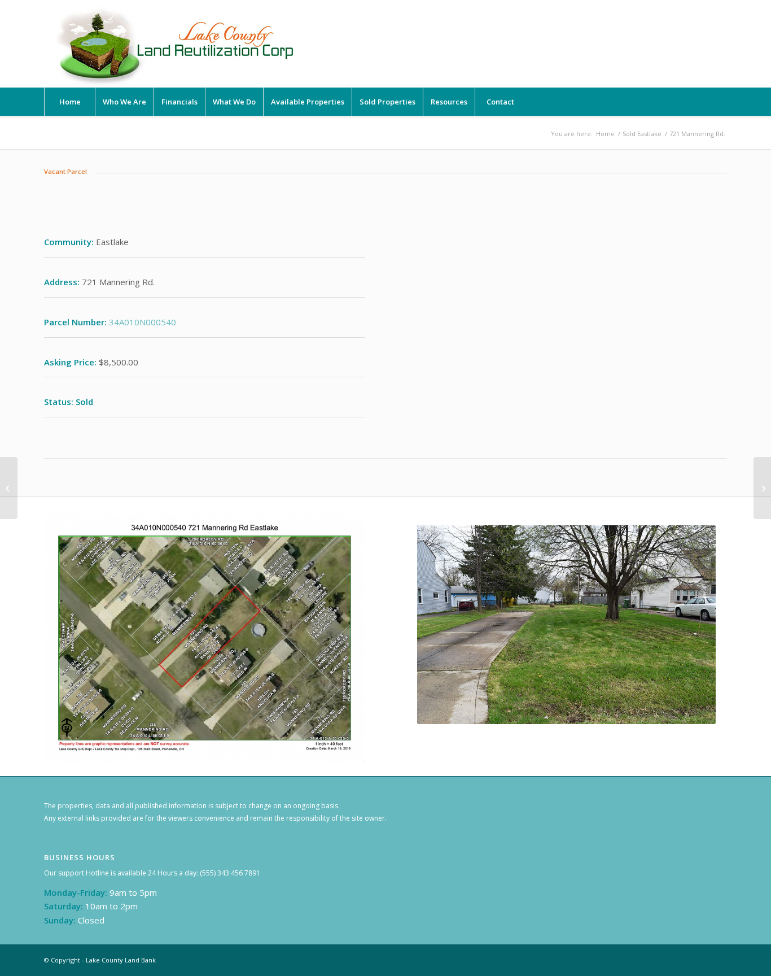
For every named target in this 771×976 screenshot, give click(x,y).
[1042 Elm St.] (762, 488)
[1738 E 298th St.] (8, 488)
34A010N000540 (142, 322)
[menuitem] (69, 102)
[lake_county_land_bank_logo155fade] (176, 44)
